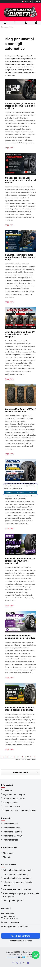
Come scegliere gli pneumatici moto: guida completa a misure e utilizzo (20, 105)
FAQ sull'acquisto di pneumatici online (20, 810)
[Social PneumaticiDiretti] (13, 963)
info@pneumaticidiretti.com (16, 926)
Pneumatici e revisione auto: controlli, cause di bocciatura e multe (20, 257)
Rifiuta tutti (32, 492)
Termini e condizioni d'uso (14, 798)
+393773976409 (11, 922)
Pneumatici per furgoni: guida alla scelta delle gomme (21, 895)
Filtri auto (7, 857)
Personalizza (9, 492)
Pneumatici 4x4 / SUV (13, 836)
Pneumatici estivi (10, 824)
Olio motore (8, 853)
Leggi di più (9, 148)
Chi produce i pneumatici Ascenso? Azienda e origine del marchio (20, 180)
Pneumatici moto (10, 840)
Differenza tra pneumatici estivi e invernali (17, 884)
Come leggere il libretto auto (15, 874)
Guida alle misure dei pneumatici (17, 870)
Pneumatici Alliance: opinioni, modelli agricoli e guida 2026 (19, 708)
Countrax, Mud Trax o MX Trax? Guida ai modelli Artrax (20, 410)
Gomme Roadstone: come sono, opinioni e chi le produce (20, 637)
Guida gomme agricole (13, 900)
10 (22, 757)
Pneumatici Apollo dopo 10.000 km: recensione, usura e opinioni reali (20, 560)
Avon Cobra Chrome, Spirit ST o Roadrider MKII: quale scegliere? (20, 334)
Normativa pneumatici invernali (17, 889)
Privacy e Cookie (10, 802)
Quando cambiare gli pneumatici (17, 878)
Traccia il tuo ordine (11, 806)
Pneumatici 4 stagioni (12, 832)
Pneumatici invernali (12, 828)
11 (25, 757)
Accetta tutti (20, 492)
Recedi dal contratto (20, 936)
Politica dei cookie (13, 488)
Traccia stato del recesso (20, 941)
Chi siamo (7, 790)
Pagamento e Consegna (14, 794)
